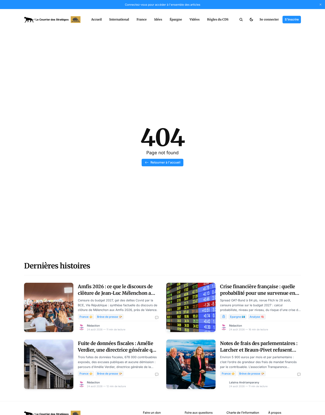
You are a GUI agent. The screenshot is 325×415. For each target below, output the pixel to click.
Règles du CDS (218, 19)
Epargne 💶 (237, 316)
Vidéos (195, 19)
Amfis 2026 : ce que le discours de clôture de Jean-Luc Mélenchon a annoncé (115, 293)
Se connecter (269, 19)
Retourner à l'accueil (165, 162)
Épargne (176, 19)
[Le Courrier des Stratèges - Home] (53, 19)
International (119, 19)
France (142, 19)
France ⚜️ (86, 316)
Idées (158, 19)
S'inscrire (292, 19)
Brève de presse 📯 (109, 316)
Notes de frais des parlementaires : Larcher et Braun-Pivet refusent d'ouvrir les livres (259, 350)
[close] (320, 5)
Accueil (96, 19)
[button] (241, 19)
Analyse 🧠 (257, 316)
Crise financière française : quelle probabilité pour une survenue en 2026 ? (257, 293)
